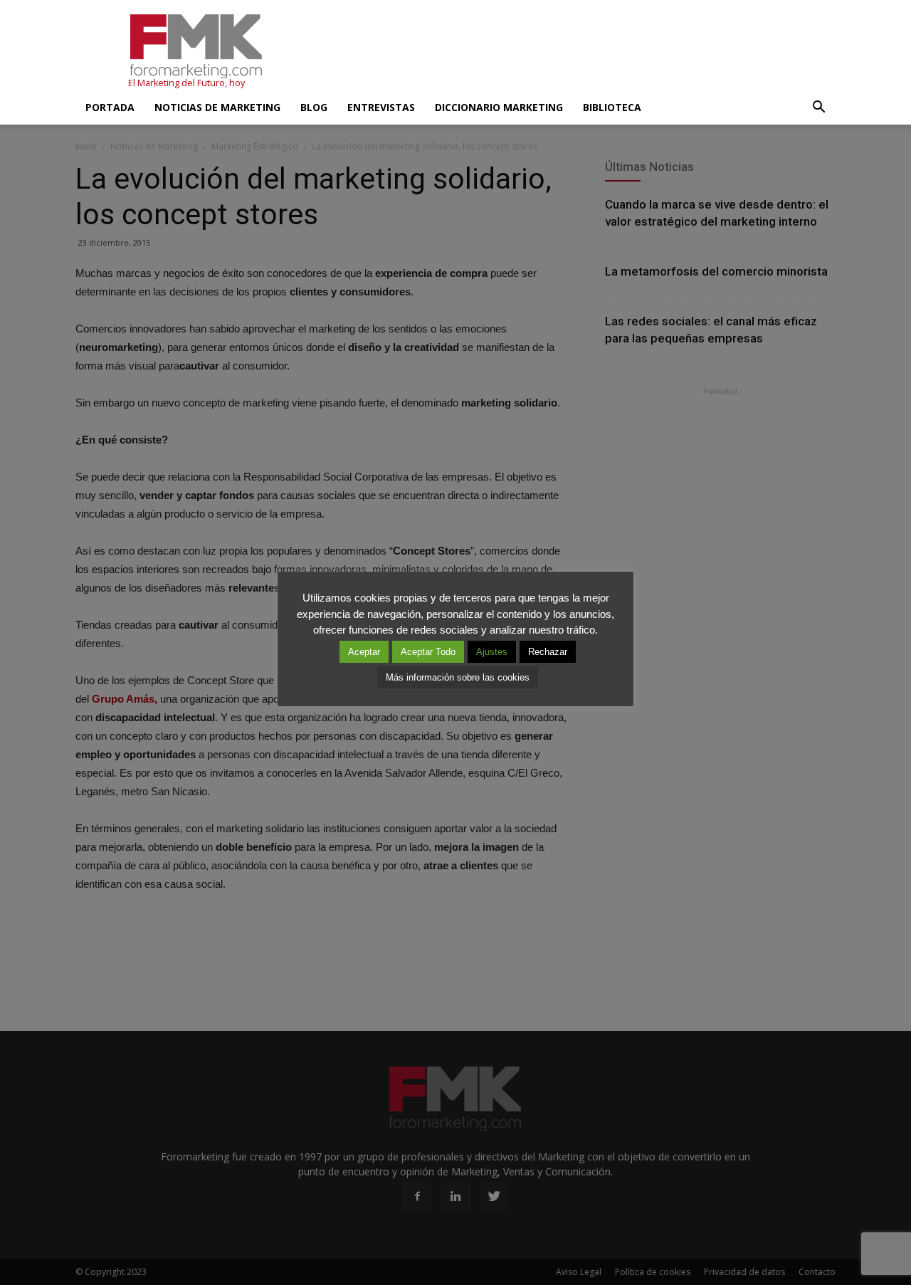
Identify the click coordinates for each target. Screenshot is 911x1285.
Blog (313, 107)
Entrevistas (381, 107)
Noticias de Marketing (217, 107)
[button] (818, 107)
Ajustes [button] (491, 651)
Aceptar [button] (364, 651)
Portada (110, 107)
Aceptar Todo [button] (428, 651)
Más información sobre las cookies (458, 677)
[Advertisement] (576, 52)
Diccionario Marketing (499, 107)
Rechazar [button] (547, 651)
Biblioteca (612, 107)
